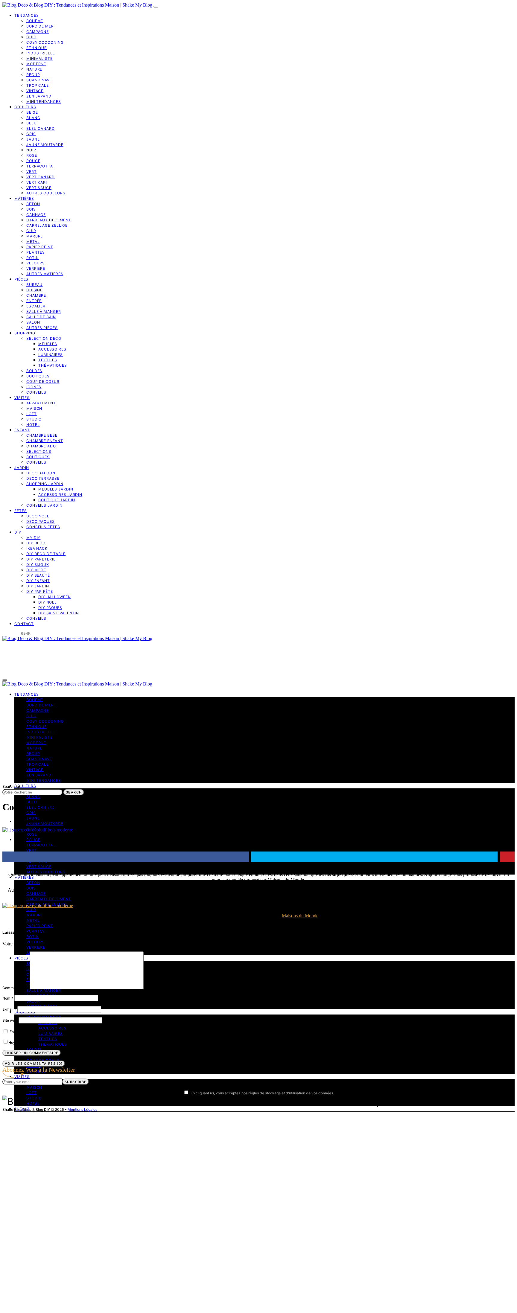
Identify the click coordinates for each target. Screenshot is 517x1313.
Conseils (36, 392)
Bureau (34, 284)
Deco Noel (37, 516)
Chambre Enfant (44, 440)
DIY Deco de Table (46, 554)
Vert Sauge (38, 187)
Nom (7, 998)
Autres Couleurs (46, 193)
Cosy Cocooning (45, 42)
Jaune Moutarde (44, 144)
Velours (35, 263)
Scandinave (39, 80)
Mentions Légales (82, 1109)
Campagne (37, 31)
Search (74, 792)
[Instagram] (11, 633)
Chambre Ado (41, 446)
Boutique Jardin (56, 500)
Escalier (35, 306)
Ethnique (36, 47)
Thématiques (52, 365)
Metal (33, 241)
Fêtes (20, 510)
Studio (34, 419)
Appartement (41, 403)
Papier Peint (39, 247)
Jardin (21, 467)
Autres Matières (44, 274)
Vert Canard (40, 177)
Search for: (11, 786)
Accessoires (52, 349)
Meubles (47, 344)
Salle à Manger (43, 311)
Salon (33, 322)
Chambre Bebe (41, 435)
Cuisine (34, 290)
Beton (33, 204)
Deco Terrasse (43, 478)
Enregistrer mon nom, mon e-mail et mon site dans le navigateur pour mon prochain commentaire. (93, 1031)
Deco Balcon (40, 473)
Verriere (35, 268)
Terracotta (39, 166)
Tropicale (37, 85)
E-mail (9, 1009)
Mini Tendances (43, 101)
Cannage (36, 214)
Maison (34, 408)
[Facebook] (4, 633)
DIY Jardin (37, 586)
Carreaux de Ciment (48, 220)
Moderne (36, 64)
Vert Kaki (36, 182)
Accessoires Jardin (60, 494)
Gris (31, 134)
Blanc (33, 117)
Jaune (33, 139)
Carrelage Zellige (47, 225)
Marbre (34, 236)
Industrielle (40, 53)
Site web (9, 1020)
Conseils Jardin (44, 505)
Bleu (31, 123)
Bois (31, 209)
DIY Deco (35, 543)
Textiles (47, 360)
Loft (31, 414)
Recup (33, 74)
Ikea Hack (37, 548)
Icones (33, 387)
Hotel (33, 424)
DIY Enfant (38, 580)
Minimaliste (39, 58)
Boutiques (38, 376)
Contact (24, 624)
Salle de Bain (41, 317)
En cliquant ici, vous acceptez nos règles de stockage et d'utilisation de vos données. (262, 1093)
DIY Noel (47, 602)
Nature (34, 69)
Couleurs (25, 107)
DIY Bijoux (37, 564)
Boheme (34, 21)
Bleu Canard (40, 128)
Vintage (34, 91)
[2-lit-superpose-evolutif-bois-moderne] (37, 905)
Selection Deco (43, 338)
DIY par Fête (39, 591)
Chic (31, 37)
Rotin (32, 257)
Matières (24, 198)
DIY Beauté (38, 575)
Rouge (33, 161)
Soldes (34, 370)
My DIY (33, 537)
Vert (31, 171)
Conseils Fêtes (43, 527)
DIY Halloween (54, 597)
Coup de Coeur (43, 381)
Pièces (21, 279)
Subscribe (75, 1082)
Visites (22, 397)
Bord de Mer (40, 26)
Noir (31, 150)
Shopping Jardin (44, 484)
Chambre (36, 295)
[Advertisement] (258, 739)
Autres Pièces (42, 327)
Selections (38, 451)
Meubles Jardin (55, 489)
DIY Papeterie (41, 559)
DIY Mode (36, 570)
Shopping (24, 333)
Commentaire (15, 987)
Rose (31, 155)
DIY (17, 532)
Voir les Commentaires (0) (34, 1063)
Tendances (26, 15)
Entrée (34, 300)
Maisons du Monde (300, 915)
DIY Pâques (50, 607)
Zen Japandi (39, 96)
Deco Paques (40, 521)
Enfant (22, 430)
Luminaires (50, 354)
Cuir (31, 231)
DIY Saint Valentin (58, 613)
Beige (32, 112)
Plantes (35, 252)
